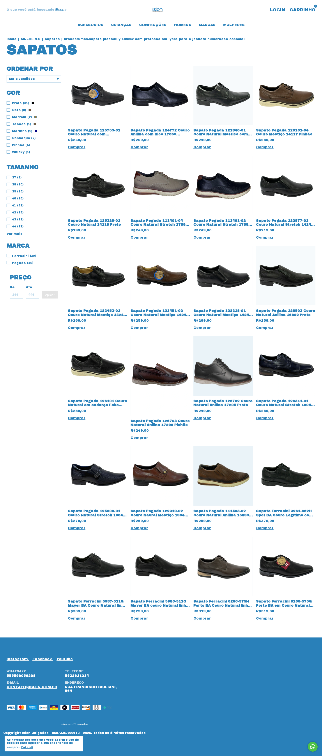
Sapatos (52, 39)
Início (11, 39)
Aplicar (50, 295)
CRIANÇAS (121, 25)
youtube (65, 659)
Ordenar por (30, 69)
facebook (42, 659)
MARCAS (207, 25)
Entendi (27, 747)
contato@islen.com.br (32, 687)
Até (29, 287)
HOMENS (182, 25)
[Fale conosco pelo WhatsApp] (313, 747)
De (12, 287)
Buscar (61, 10)
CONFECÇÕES (152, 25)
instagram (18, 659)
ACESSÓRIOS (90, 25)
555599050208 (21, 675)
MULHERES (234, 25)
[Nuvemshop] (75, 724)
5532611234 (77, 675)
